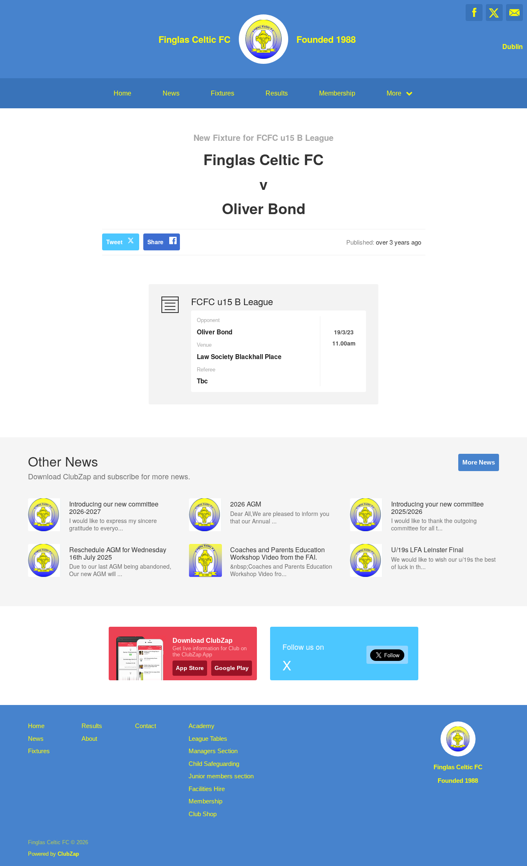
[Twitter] (494, 12)
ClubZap (68, 854)
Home (122, 93)
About (89, 738)
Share (155, 242)
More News (478, 462)
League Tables (208, 738)
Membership (337, 93)
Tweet (114, 242)
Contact (145, 725)
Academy (202, 725)
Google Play (232, 668)
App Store (190, 668)
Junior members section (221, 776)
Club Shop (203, 813)
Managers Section (213, 750)
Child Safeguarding (214, 763)
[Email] (514, 12)
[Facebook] (474, 12)
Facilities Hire (207, 788)
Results (277, 93)
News (171, 93)
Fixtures (222, 93)
